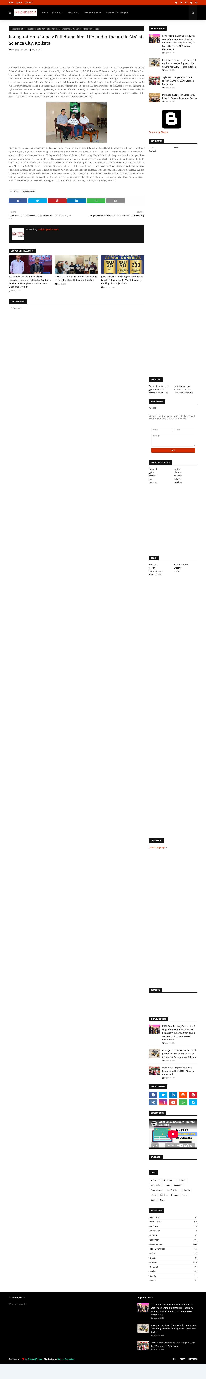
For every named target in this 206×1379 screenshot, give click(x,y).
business (182, 1180)
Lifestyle (177, 568)
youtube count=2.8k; (183, 389)
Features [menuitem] (56, 12)
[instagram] (186, 2)
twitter (177, 469)
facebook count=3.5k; (158, 386)
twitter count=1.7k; (182, 386)
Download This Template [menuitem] (117, 12)
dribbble (178, 476)
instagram (153, 482)
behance (178, 479)
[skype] (196, 2)
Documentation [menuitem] (91, 12)
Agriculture (155, 1180)
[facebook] (176, 2)
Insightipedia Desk (19, 50)
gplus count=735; (156, 389)
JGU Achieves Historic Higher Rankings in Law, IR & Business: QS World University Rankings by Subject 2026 (122, 280)
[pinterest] (191, 2)
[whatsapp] (183, 1102)
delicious (178, 482)
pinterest (178, 472)
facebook (153, 469)
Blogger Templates (65, 1359)
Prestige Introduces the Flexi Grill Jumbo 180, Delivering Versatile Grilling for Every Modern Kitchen (179, 63)
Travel (162, 1200)
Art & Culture (169, 1180)
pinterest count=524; (158, 393)
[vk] (153, 1102)
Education (21, 29)
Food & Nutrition (181, 564)
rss (150, 479)
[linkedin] (173, 1095)
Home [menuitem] (45, 12)
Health (152, 568)
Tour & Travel (155, 574)
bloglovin (153, 476)
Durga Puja (155, 1185)
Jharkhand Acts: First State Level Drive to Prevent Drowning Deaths (179, 96)
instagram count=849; (183, 393)
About (19, 3)
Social (176, 571)
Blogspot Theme (35, 1359)
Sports (153, 1200)
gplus (151, 472)
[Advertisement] (76, 403)
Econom (167, 1185)
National (174, 1195)
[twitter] (181, 2)
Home (11, 3)
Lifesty (153, 1195)
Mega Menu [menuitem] (73, 12)
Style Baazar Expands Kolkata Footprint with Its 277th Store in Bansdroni (178, 81)
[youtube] (173, 1102)
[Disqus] (76, 505)
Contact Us (192, 1359)
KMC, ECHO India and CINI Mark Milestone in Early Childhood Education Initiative (76, 278)
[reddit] (183, 1095)
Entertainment (28, 191)
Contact (28, 3)
